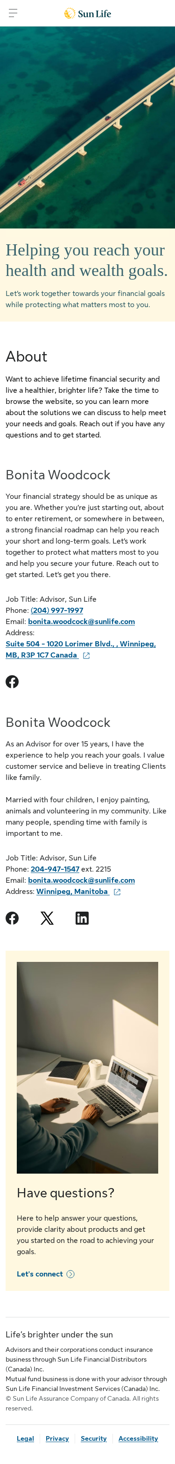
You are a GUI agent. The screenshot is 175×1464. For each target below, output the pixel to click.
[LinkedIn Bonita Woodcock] (82, 918)
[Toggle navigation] (13, 13)
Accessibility (138, 1438)
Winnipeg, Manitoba (73, 891)
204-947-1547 (55, 869)
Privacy (57, 1438)
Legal (25, 1438)
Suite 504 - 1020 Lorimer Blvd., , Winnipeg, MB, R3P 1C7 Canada (81, 649)
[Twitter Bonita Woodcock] (47, 918)
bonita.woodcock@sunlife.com (81, 622)
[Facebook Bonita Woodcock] (12, 681)
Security (94, 1438)
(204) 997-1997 (57, 610)
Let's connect (40, 1274)
